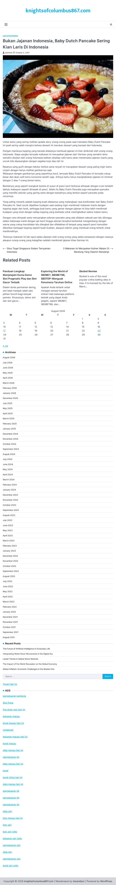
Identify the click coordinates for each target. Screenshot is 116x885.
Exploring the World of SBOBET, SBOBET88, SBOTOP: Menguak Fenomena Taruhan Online (56, 277)
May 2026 (8, 372)
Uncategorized (10, 36)
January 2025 (9, 428)
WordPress (106, 881)
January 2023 (9, 551)
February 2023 (10, 545)
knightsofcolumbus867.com (58, 10)
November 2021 (10, 622)
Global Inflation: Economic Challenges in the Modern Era (28, 669)
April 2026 (8, 378)
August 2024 (9, 454)
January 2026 (9, 393)
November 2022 (10, 561)
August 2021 (9, 637)
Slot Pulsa (8, 702)
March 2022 (8, 601)
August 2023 (9, 515)
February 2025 (10, 423)
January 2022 (9, 612)
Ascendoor (79, 881)
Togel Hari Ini (10, 684)
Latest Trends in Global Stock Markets (20, 659)
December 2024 (10, 434)
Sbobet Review (88, 271)
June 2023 (8, 525)
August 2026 (9, 357)
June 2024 (8, 464)
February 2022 (10, 606)
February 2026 (10, 388)
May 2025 (7, 408)
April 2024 (8, 474)
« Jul (5, 345)
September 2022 (11, 571)
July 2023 (7, 520)
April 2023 (8, 535)
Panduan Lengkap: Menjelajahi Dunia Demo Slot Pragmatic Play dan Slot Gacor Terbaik (20, 277)
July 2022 (7, 581)
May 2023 (8, 530)
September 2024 (11, 449)
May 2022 (8, 591)
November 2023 (10, 500)
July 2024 (7, 459)
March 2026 (8, 383)
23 (99, 330)
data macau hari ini (13, 784)
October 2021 (9, 627)
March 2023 (8, 540)
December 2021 (10, 617)
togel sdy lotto (10, 865)
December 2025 (10, 398)
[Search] (111, 24)
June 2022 (8, 586)
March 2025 (8, 418)
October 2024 (9, 444)
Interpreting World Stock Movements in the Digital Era (28, 654)
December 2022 (10, 556)
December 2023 (10, 495)
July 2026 (7, 362)
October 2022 (9, 566)
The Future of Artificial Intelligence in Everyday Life (26, 648)
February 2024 (10, 484)
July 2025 (7, 403)
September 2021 (10, 632)
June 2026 (8, 367)
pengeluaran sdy (12, 858)
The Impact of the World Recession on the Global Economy (30, 664)
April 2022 (8, 596)
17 (4, 330)
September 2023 (11, 510)
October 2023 (9, 505)
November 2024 (10, 439)
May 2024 (8, 469)
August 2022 (9, 576)
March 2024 (8, 479)
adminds (8, 53)
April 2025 (8, 413)
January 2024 (9, 489)
